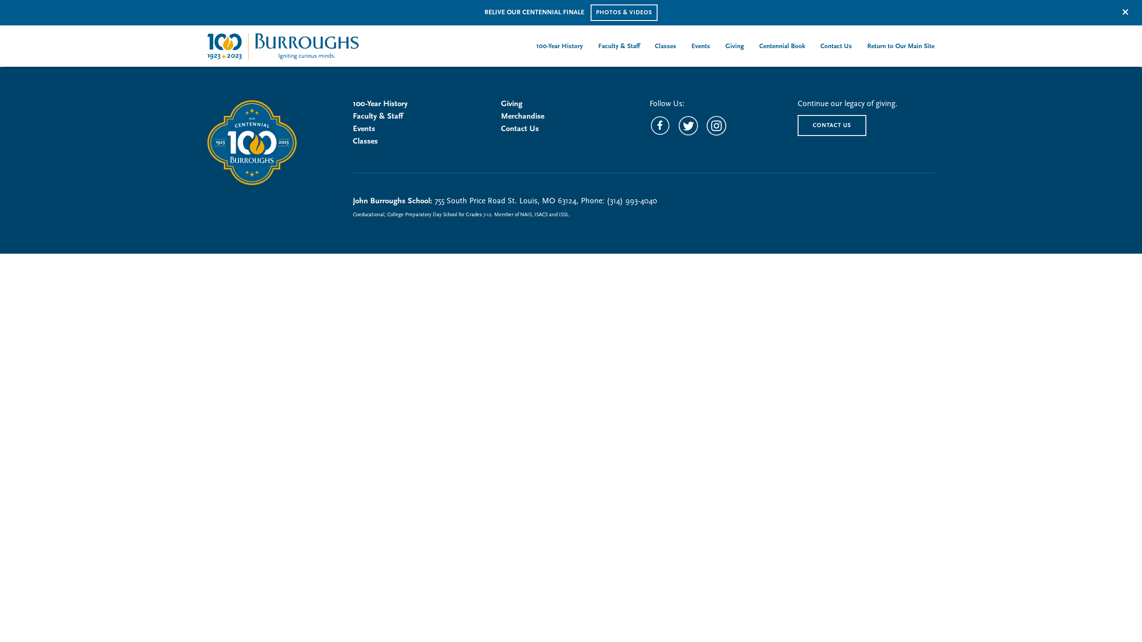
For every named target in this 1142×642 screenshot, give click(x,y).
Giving (511, 104)
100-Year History (380, 104)
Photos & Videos (624, 13)
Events (364, 129)
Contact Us (520, 129)
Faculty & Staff (378, 117)
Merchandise (522, 117)
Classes (365, 142)
